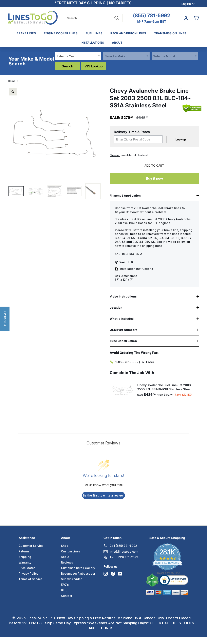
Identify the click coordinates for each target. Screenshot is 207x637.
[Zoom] (13, 91)
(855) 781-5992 (151, 15)
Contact (66, 595)
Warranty (25, 562)
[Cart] (196, 18)
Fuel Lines (94, 33)
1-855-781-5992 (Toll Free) (134, 362)
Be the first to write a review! (103, 495)
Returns (24, 551)
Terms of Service (30, 579)
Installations (92, 42)
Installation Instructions (136, 268)
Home (11, 81)
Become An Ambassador (78, 573)
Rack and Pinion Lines (128, 33)
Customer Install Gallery (78, 568)
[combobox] (78, 56)
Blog (64, 590)
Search (67, 66)
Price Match (27, 568)
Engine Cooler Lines (61, 33)
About (117, 42)
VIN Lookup (93, 66)
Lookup (180, 139)
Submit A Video (71, 579)
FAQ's (65, 584)
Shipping (115, 155)
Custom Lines (70, 551)
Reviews (67, 562)
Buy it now (154, 178)
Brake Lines (26, 33)
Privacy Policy (28, 573)
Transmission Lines (170, 33)
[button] (5, 319)
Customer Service (31, 545)
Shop (64, 545)
